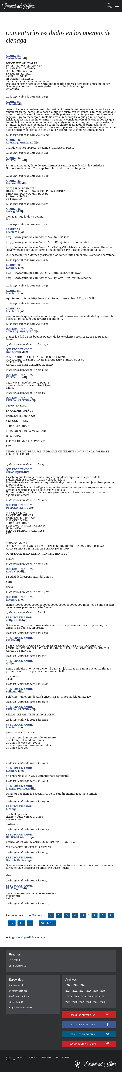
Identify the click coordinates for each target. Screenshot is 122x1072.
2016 (75, 996)
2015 (82, 996)
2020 (89, 991)
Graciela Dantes (16, 860)
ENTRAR (15, 960)
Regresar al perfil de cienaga (27, 937)
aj (7, 663)
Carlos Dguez (14, 58)
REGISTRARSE (19, 966)
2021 (82, 991)
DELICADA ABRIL (17, 507)
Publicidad (10, 1060)
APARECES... (14, 55)
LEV (8, 809)
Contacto (66, 1057)
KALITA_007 (14, 160)
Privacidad (46, 1057)
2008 (89, 1002)
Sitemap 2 (21, 1057)
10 (11, 922)
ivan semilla (14, 183)
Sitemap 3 (33, 1057)
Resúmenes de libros (19, 996)
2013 (95, 996)
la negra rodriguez (18, 788)
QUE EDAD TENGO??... (20, 329)
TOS (56, 1057)
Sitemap (9, 1057)
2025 (75, 985)
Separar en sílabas (18, 991)
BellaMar (12, 691)
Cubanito (12, 104)
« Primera (35, 915)
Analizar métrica (17, 985)
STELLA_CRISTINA (18, 400)
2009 (82, 1002)
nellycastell (13, 620)
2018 (102, 991)
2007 (95, 1002)
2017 (68, 996)
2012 (102, 996)
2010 (75, 1002)
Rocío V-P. (13, 571)
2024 (82, 985)
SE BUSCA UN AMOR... (20, 617)
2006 (102, 1002)
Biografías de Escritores (20, 1007)
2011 (68, 1002)
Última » (47, 922)
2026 (68, 985)
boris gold (12, 211)
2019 (95, 991)
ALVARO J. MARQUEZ (19, 142)
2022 (75, 991)
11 (21, 922)
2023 (68, 991)
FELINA (11, 640)
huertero (11, 231)
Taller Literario (16, 1002)
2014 (89, 996)
